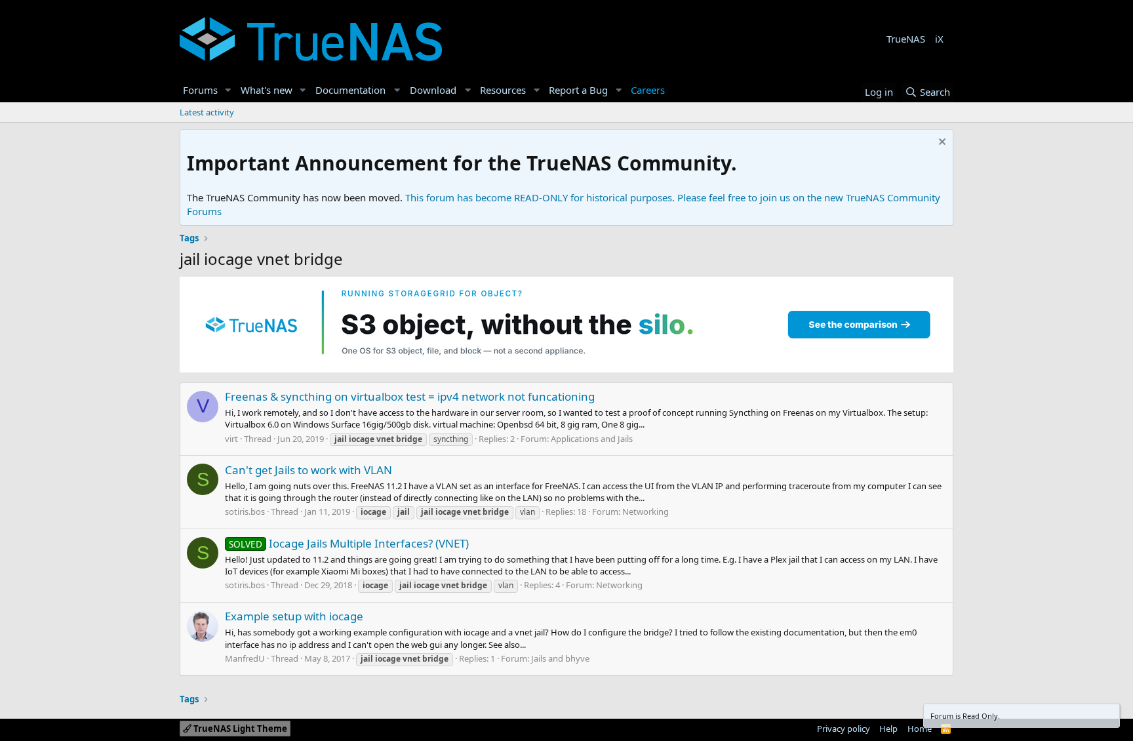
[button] (228, 90)
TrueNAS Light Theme (239, 728)
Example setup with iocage (294, 616)
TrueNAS (905, 38)
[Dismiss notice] (940, 143)
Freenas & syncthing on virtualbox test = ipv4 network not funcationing (410, 396)
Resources (503, 89)
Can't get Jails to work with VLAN (308, 469)
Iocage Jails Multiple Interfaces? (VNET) (349, 543)
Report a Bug (578, 89)
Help (888, 728)
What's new (266, 89)
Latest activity (207, 112)
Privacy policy (843, 728)
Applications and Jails (592, 439)
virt (231, 439)
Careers (648, 89)
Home (919, 728)
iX (939, 38)
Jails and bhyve (560, 658)
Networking (645, 511)
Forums (200, 89)
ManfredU (245, 658)
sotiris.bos (245, 511)
